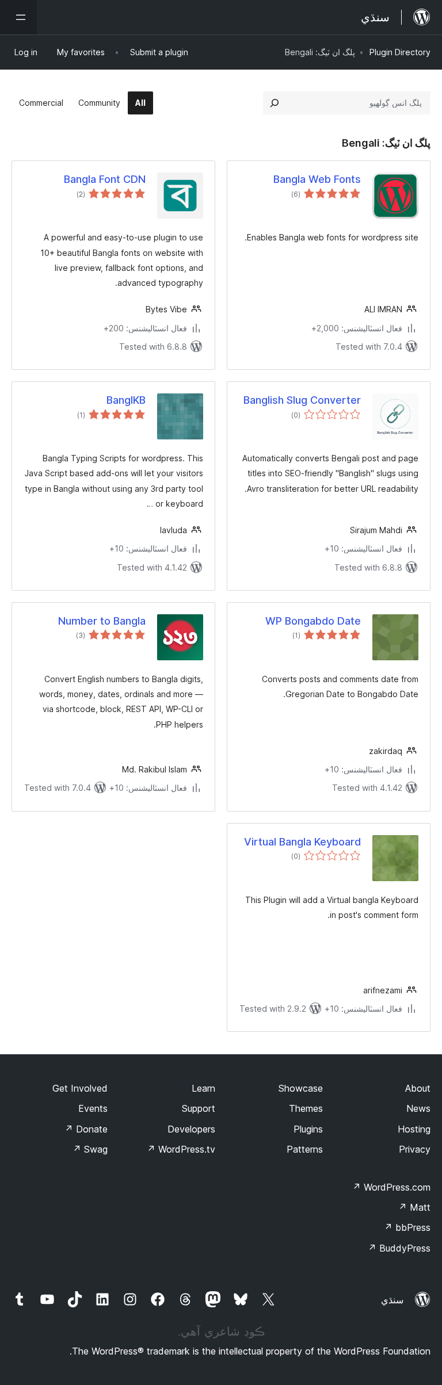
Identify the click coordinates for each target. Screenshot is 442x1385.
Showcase (301, 1088)
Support (198, 1108)
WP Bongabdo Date (313, 621)
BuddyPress (399, 1248)
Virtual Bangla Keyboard (302, 842)
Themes (306, 1108)
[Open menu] (18, 17)
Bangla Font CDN (105, 179)
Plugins (308, 1129)
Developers (191, 1129)
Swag (90, 1149)
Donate (86, 1129)
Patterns (305, 1149)
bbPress (407, 1227)
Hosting (414, 1129)
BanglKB (126, 400)
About (417, 1088)
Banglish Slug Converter (302, 400)
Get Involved (80, 1088)
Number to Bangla (102, 621)
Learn (203, 1088)
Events (93, 1108)
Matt (414, 1207)
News (418, 1108)
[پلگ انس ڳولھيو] (274, 102)
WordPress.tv (181, 1149)
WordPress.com (391, 1187)
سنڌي (392, 1300)
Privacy (414, 1149)
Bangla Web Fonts (317, 179)
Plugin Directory (399, 52)
